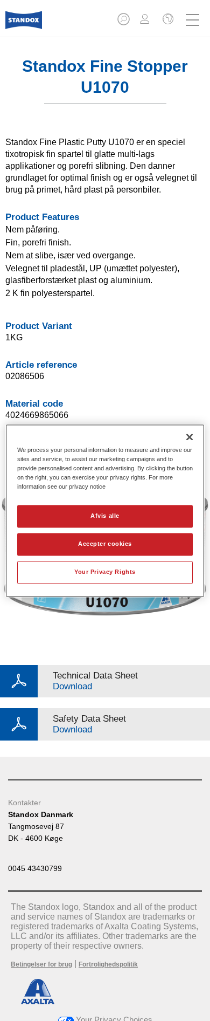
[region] (105, 510)
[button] (124, 22)
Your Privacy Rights (105, 571)
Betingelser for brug (41, 964)
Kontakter (24, 802)
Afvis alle (105, 515)
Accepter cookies (105, 543)
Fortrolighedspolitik (108, 964)
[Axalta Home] (23, 24)
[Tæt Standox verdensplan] (166, 20)
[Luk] (189, 437)
